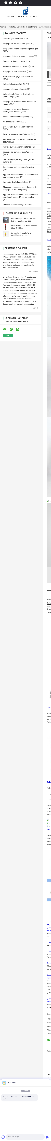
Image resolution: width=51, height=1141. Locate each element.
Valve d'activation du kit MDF (16, 66)
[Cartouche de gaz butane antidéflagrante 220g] (5, 234)
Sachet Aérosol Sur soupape (15, 117)
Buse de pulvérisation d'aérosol (16, 134)
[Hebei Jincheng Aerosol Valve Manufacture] (25, 11)
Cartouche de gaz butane (27, 27)
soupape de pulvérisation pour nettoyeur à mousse (16, 110)
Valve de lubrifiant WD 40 (14, 84)
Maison (10, 17)
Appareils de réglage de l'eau (15, 182)
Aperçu (3, 27)
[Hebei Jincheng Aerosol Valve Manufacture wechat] (19, 329)
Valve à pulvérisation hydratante (17, 147)
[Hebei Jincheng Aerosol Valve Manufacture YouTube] (15, 3)
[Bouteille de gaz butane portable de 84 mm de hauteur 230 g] (5, 220)
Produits (22, 17)
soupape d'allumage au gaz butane (18, 56)
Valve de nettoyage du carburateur (18, 76)
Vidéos (33, 17)
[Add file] (3, 1137)
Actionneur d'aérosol (12, 122)
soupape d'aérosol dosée (14, 89)
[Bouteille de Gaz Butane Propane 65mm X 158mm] (5, 227)
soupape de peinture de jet (14, 71)
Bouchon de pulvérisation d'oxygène (18, 167)
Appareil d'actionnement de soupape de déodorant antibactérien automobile (20, 195)
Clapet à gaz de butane (13, 38)
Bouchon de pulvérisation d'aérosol (18, 127)
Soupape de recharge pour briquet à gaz (20, 49)
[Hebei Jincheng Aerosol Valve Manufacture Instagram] (20, 3)
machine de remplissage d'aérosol (17, 204)
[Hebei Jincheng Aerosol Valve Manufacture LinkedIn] (11, 3)
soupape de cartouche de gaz (16, 44)
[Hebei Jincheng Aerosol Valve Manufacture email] (6, 329)
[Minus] (47, 1082)
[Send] (48, 1137)
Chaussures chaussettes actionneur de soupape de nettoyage (20, 188)
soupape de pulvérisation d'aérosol (18, 152)
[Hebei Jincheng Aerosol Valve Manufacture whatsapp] (13, 329)
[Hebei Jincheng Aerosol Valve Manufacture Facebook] (6, 3)
